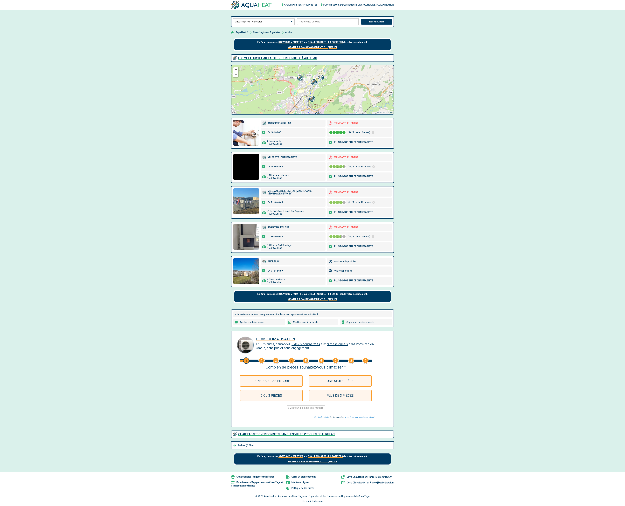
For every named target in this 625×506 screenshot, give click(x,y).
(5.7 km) (246, 445)
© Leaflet (381, 112)
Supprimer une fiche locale (360, 322)
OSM (391, 112)
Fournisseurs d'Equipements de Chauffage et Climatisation (358, 4)
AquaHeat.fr (242, 32)
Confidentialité (323, 417)
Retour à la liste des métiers (307, 407)
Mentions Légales (301, 482)
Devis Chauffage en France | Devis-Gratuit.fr (369, 477)
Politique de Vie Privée (303, 488)
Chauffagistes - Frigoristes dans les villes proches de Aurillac (286, 434)
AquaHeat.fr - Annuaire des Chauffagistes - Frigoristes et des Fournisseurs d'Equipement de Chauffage (317, 496)
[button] (299, 77)
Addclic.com (316, 501)
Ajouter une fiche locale (252, 322)
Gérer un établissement (304, 476)
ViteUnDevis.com (351, 417)
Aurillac (289, 32)
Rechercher (376, 22)
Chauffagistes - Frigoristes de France (255, 476)
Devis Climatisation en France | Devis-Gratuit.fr (370, 482)
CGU (315, 417)
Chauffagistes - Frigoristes (300, 4)
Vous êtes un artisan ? (367, 417)
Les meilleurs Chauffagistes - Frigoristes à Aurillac (277, 58)
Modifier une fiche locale (305, 322)
